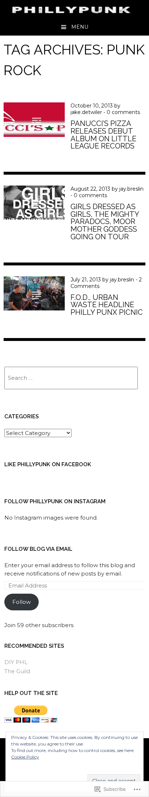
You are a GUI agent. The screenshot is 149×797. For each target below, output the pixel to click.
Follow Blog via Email (38, 549)
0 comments (123, 112)
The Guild (17, 671)
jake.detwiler (86, 112)
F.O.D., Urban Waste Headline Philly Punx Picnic (107, 305)
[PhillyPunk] (74, 13)
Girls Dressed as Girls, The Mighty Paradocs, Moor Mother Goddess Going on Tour (105, 221)
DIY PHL (15, 662)
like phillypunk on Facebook (47, 464)
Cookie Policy (25, 757)
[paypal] (31, 720)
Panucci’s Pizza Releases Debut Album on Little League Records (103, 134)
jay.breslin (131, 189)
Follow (21, 601)
